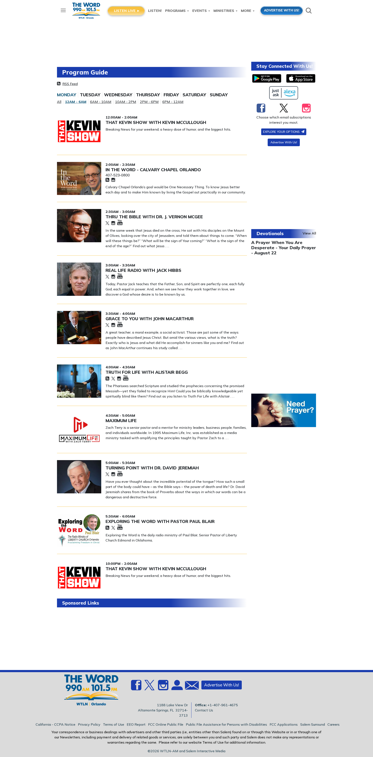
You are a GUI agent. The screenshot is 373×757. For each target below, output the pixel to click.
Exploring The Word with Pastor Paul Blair (160, 521)
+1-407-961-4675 (222, 705)
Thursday (148, 94)
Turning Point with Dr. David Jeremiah (152, 467)
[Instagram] (113, 180)
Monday (66, 94)
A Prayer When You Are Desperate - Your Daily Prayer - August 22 (283, 247)
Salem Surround (312, 724)
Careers (333, 724)
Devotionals (270, 233)
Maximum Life (121, 420)
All (59, 102)
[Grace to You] (79, 327)
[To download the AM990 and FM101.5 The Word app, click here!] (266, 78)
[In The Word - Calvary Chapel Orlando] (79, 178)
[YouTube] (120, 222)
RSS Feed (70, 84)
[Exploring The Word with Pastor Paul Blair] (79, 530)
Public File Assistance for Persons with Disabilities (226, 724)
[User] (176, 687)
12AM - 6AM (75, 102)
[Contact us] (190, 686)
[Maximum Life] (79, 429)
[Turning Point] (79, 476)
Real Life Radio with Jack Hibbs (143, 270)
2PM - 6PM (149, 102)
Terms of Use (113, 724)
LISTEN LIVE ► (127, 10)
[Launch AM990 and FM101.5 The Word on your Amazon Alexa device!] (283, 93)
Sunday (219, 94)
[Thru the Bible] (79, 225)
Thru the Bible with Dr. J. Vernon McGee (154, 216)
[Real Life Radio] (79, 279)
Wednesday (118, 94)
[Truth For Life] (79, 381)
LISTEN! (155, 10)
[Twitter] (107, 223)
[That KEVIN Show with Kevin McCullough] (79, 131)
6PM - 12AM (172, 102)
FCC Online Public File (165, 724)
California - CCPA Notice (55, 724)
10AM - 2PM (125, 102)
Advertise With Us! (283, 142)
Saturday (194, 94)
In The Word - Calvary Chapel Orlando (153, 169)
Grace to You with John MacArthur (150, 318)
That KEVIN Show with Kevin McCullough (156, 122)
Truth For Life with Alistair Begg (147, 372)
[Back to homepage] (89, 691)
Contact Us (204, 710)
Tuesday (90, 94)
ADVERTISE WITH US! (281, 10)
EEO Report (136, 724)
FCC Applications (284, 724)
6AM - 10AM (100, 102)
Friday (171, 94)
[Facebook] (261, 108)
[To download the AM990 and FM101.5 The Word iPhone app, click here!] (300, 78)
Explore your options (281, 132)
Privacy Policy (89, 724)
